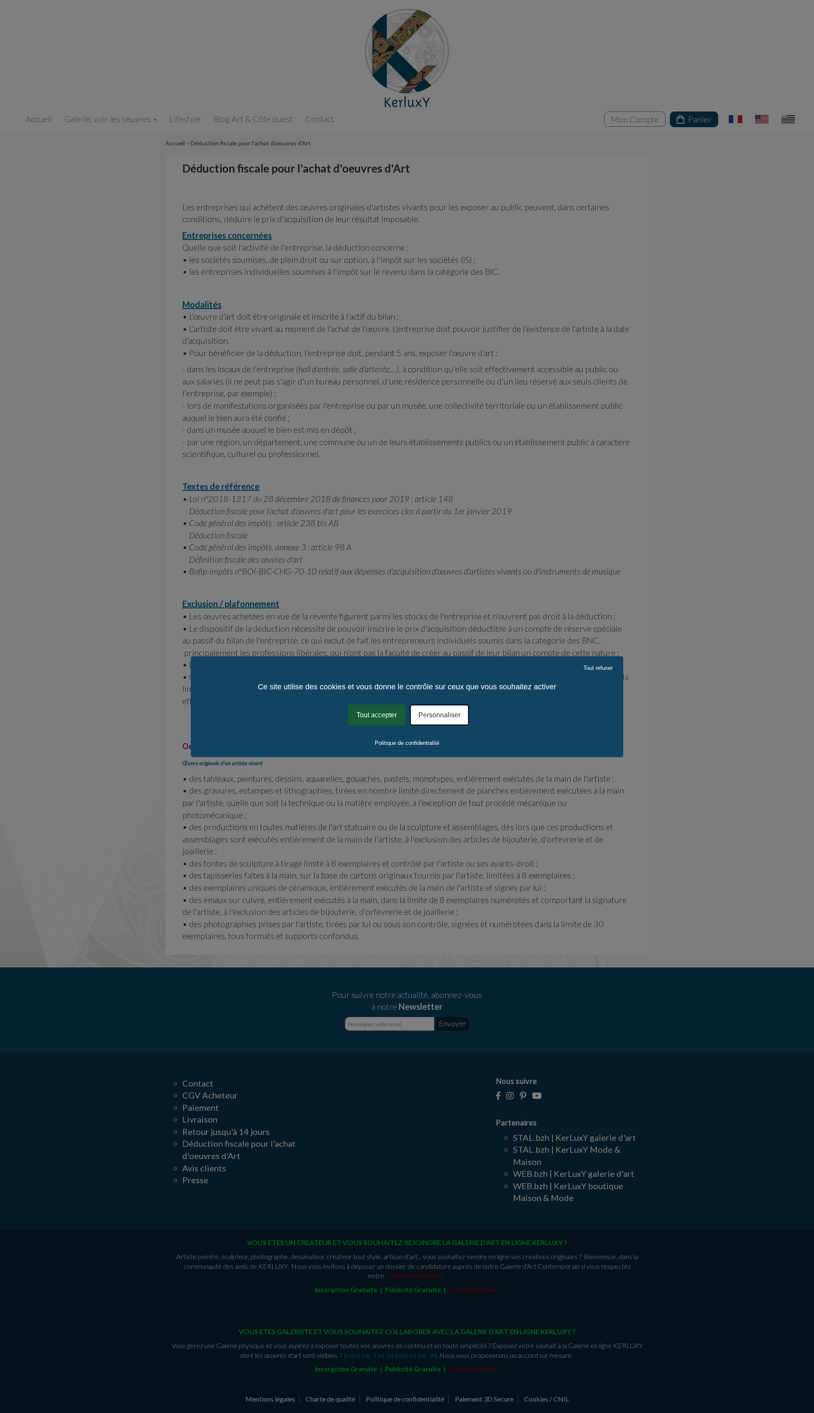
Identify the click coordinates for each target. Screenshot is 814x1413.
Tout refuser (598, 667)
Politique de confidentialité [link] (407, 743)
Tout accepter (377, 714)
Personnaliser (439, 714)
